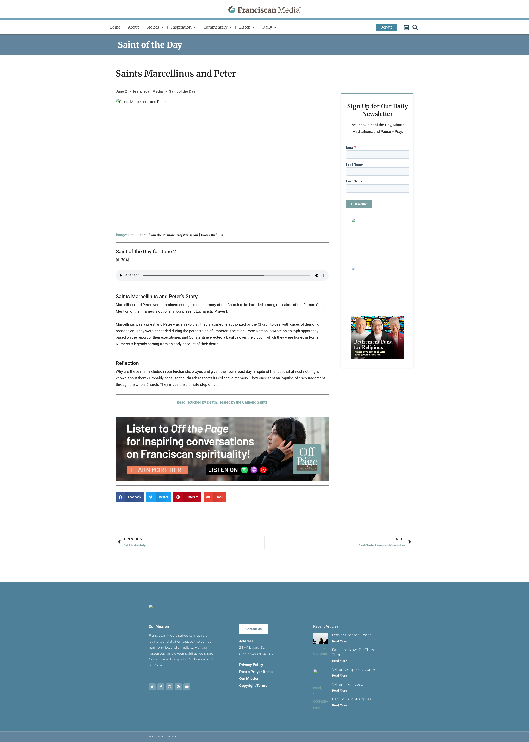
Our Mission (159, 626)
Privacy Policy (251, 664)
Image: (121, 235)
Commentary (215, 27)
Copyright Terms (253, 685)
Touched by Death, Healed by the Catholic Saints (227, 402)
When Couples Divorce (353, 669)
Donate (387, 27)
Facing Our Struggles (352, 699)
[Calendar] (407, 27)
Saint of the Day (150, 45)
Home (115, 27)
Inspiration (181, 27)
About (133, 27)
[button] (130, 497)
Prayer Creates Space (352, 635)
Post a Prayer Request (258, 671)
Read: (182, 402)
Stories (153, 27)
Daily (267, 27)
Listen (244, 27)
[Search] (416, 27)
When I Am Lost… (348, 684)
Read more (339, 641)
